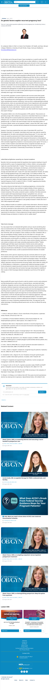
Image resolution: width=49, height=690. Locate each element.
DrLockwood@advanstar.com (8, 50)
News (26, 680)
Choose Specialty (23, 5)
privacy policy (26, 394)
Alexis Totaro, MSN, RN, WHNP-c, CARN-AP (13, 443)
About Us (21, 680)
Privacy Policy (24, 646)
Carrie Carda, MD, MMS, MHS (10, 482)
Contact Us (24, 642)
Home (15, 680)
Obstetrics (4, 400)
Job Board (24, 643)
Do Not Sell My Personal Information (24, 648)
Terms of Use (24, 645)
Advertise (24, 640)
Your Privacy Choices (24, 650)
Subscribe (41, 392)
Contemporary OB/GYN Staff (10, 520)
